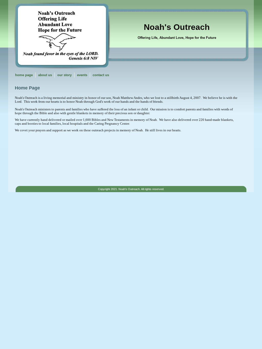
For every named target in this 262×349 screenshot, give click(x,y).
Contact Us (101, 75)
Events (82, 75)
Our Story (64, 75)
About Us (45, 75)
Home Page (24, 75)
